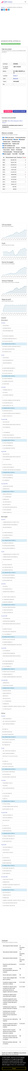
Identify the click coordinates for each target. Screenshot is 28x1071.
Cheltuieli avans (16, 141)
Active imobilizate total (9, 145)
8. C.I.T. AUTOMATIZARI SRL (6, 701)
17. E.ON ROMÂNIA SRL (6, 432)
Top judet (2, 355)
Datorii (13, 149)
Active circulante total (8, 147)
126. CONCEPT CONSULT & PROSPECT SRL (9, 596)
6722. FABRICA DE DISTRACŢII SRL (7, 543)
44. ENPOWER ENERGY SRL (6, 828)
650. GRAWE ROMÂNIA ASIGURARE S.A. (8, 368)
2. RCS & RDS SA (4, 392)
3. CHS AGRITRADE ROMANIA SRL (7, 395)
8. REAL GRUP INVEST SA (6, 504)
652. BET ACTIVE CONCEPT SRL (7, 373)
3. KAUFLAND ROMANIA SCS (7, 527)
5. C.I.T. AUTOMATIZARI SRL (6, 496)
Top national (3, 322)
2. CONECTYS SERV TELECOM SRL (7, 685)
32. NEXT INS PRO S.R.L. (6, 857)
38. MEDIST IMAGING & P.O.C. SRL (7, 405)
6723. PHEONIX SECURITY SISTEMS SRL (8, 545)
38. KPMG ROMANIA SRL (6, 873)
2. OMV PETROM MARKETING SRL (7, 360)
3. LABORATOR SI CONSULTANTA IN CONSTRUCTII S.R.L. (11, 884)
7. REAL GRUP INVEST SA (6, 698)
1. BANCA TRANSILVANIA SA (6, 718)
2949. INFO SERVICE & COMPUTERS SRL (8, 739)
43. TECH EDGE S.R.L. (5, 825)
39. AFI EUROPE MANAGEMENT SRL (8, 661)
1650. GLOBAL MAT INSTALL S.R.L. (7, 567)
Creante (23, 147)
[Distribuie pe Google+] (6, 9)
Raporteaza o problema (19, 111)
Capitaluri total (7, 143)
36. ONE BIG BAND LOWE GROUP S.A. (8, 868)
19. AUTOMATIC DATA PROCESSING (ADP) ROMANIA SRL (11, 437)
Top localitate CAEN (4, 483)
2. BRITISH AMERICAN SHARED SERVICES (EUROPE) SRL (11, 424)
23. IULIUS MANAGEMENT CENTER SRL (8, 448)
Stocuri (18, 147)
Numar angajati (7, 154)
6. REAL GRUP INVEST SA (6, 892)
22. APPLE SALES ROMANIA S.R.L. (7, 445)
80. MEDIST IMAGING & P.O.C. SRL (7, 809)
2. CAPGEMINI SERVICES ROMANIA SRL (8, 621)
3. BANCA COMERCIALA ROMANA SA (8, 723)
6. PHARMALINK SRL (5, 499)
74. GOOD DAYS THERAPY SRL (7, 793)
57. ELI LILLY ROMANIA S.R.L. (7, 634)
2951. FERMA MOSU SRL (6, 744)
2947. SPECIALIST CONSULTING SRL (7, 734)
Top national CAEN (4, 419)
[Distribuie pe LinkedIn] (8, 9)
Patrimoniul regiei (18, 152)
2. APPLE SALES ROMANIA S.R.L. (7, 817)
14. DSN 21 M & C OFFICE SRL (7, 464)
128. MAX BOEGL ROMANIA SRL (7, 602)
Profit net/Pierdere (8, 139)
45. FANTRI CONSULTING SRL (6, 830)
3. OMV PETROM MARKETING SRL (7, 330)
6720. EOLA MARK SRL (5, 537)
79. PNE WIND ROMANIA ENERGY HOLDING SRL (10, 806)
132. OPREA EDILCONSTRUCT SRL (7, 612)
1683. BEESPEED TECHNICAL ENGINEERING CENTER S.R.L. (11, 346)
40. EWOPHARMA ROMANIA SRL (7, 663)
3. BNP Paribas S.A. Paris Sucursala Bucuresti (10, 756)
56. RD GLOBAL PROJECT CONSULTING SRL (9, 631)
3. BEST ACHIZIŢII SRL (5, 820)
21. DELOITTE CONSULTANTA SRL (7, 442)
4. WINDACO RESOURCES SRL (7, 494)
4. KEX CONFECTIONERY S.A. (6, 887)
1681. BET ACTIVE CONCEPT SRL (7, 341)
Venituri (16, 139)
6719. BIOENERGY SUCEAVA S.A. (7, 535)
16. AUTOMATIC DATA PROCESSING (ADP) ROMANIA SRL (11, 469)
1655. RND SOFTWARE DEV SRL (7, 580)
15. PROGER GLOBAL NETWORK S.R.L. (8, 467)
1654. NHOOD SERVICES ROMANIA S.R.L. (8, 577)
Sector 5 (15, 75)
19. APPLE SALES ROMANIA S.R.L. (7, 477)
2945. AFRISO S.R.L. (5, 729)
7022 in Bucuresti (14, 121)
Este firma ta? (8, 111)
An (4, 137)
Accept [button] (14, 1068)
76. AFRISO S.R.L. (5, 798)
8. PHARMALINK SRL (5, 897)
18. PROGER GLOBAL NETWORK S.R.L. (8, 435)
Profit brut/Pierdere (20, 137)
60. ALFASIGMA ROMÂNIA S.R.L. (7, 642)
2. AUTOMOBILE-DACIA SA (6, 328)
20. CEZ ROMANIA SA (5, 480)
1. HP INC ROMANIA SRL (6, 618)
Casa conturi (6, 149)
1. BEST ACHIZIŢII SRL (5, 422)
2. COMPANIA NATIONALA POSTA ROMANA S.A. (10, 524)
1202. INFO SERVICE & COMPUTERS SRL (8, 771)
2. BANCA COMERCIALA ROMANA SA (8, 753)
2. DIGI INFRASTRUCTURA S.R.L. (7, 589)
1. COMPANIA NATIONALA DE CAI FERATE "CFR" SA (10, 522)
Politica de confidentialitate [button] (17, 1064)
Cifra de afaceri (10, 137)
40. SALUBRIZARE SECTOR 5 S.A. (7, 410)
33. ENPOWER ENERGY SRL (6, 860)
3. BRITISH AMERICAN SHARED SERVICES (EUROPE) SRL (11, 623)
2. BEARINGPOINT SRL (5, 488)
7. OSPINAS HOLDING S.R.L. (6, 895)
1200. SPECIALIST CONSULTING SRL (7, 766)
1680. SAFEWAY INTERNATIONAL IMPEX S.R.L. (9, 338)
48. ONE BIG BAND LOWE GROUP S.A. (8, 838)
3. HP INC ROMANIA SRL (6, 427)
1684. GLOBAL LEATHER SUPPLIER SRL (8, 349)
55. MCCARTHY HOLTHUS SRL (7, 629)
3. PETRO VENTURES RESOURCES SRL (8, 788)
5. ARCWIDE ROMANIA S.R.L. (7, 693)
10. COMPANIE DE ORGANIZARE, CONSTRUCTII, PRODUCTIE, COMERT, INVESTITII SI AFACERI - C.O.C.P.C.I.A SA (14, 706)
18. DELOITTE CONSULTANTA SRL (7, 475)
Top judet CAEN (3, 451)
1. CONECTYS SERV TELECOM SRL (7, 486)
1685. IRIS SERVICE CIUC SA (6, 351)
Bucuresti (15, 78)
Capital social (15, 143)
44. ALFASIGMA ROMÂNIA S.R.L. (7, 674)
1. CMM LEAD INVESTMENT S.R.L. (7, 815)
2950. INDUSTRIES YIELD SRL (6, 742)
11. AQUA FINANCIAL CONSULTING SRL (8, 905)
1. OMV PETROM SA (5, 325)
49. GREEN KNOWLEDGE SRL (6, 841)
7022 (8, 121)
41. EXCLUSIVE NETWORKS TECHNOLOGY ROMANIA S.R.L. (11, 413)
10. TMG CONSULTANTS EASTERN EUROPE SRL (9, 902)
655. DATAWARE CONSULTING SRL (7, 381)
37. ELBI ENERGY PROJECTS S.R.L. (7, 402)
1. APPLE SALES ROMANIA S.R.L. (7, 847)
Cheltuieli (22, 139)
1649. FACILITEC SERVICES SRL (7, 564)
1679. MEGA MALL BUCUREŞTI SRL (8, 336)
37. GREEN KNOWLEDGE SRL (6, 870)
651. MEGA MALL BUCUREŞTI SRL (7, 370)
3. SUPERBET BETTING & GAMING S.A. (8, 591)
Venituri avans (6, 141)
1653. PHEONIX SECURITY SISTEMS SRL (8, 575)
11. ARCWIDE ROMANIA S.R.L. (7, 512)
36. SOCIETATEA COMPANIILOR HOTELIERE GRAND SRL (11, 400)
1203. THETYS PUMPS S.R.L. (6, 774)
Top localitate (3, 387)
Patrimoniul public (7, 152)
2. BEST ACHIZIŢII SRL (5, 849)
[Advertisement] (14, 25)
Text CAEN (21, 154)
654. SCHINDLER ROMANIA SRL (7, 378)
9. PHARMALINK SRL (5, 703)
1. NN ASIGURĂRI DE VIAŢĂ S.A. (7, 783)
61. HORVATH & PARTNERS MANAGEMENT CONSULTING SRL (12, 644)
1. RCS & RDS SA (4, 586)
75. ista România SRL (5, 796)
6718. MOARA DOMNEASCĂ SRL (7, 532)
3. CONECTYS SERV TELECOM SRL (7, 852)
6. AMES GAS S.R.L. (5, 695)
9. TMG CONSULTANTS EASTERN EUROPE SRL (9, 507)
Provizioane (19, 149)
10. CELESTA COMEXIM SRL (6, 509)
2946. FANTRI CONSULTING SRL (7, 731)
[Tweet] (4, 9)
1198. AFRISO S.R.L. (5, 761)
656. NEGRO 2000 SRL (5, 383)
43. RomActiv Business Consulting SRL (8, 671)
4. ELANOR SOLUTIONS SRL (6, 690)
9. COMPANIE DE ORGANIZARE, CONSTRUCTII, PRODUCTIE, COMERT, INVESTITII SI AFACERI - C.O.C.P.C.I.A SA (14, 900)
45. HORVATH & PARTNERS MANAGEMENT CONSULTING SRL (12, 676)
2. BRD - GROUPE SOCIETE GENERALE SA (9, 721)
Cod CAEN (14, 154)
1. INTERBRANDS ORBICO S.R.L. (7, 389)
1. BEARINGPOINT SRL (5, 682)
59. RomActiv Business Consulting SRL (8, 639)
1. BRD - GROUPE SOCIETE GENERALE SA (9, 750)
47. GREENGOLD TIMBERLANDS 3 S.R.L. (8, 836)
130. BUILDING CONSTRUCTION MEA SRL (8, 607)
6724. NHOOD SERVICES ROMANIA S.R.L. (8, 548)
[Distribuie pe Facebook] (2, 9)
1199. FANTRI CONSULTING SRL (7, 763)
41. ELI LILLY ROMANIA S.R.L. (7, 666)
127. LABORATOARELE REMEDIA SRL (8, 599)
